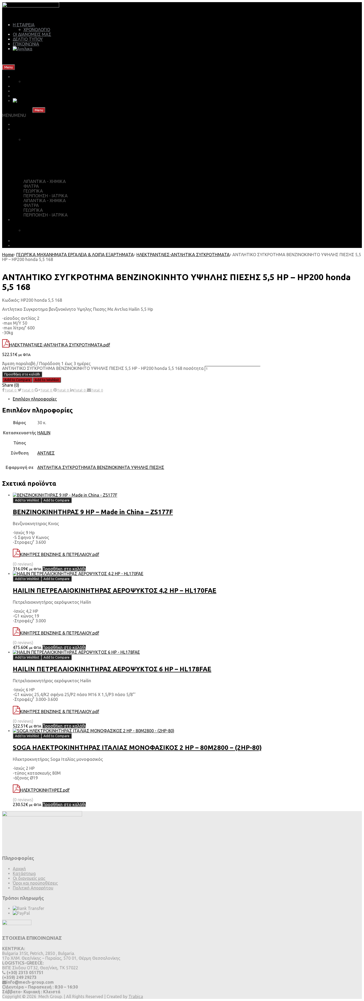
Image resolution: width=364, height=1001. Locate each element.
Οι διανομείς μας (29, 878)
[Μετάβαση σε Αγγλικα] (22, 48)
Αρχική (19, 868)
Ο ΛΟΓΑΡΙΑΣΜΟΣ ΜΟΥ (52, 171)
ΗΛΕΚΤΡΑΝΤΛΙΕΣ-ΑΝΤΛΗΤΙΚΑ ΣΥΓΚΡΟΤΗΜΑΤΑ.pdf (59, 344)
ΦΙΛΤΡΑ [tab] (31, 186)
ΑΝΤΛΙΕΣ (46, 453)
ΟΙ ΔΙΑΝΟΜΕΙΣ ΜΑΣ (32, 34)
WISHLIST (38, 160)
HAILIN (43, 432)
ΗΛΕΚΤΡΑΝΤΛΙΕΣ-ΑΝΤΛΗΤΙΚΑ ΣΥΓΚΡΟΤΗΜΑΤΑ (183, 254)
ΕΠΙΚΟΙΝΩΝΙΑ (26, 44)
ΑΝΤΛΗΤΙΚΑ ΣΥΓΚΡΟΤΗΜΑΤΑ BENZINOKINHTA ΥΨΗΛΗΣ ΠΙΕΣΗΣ (100, 467)
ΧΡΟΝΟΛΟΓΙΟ (36, 29)
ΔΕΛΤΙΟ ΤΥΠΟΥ (28, 39)
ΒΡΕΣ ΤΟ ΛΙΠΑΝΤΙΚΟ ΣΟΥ (37, 124)
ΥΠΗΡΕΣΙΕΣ (24, 219)
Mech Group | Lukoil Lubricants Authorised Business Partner (60, 57)
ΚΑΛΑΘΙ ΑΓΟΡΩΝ (46, 139)
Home (8, 254)
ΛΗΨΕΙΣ (20, 240)
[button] (14, 115)
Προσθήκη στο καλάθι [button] (64, 568)
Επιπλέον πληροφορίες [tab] (35, 399)
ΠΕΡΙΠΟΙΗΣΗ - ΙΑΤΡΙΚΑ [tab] (45, 195)
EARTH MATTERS (30, 245)
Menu (8, 67)
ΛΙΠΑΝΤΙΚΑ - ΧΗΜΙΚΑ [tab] (44, 181)
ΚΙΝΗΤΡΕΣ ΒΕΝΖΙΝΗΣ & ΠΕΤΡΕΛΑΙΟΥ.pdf (59, 554)
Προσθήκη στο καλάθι (22, 374)
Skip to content (30, 66)
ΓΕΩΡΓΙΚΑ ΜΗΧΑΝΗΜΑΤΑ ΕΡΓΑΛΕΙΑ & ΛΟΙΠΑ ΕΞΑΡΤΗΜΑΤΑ (75, 254)
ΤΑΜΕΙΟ (37, 150)
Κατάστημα (24, 873)
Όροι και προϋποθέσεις (35, 883)
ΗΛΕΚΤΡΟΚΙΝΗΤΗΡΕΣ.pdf (45, 790)
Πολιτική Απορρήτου (33, 887)
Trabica (135, 996)
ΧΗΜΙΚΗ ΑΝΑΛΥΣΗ (42, 230)
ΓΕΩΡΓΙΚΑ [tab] (33, 191)
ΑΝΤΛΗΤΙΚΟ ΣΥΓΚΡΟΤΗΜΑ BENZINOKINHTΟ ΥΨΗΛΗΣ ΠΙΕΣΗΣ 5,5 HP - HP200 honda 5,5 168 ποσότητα (103, 368)
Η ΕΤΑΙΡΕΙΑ (24, 24)
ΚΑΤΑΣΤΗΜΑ (26, 129)
